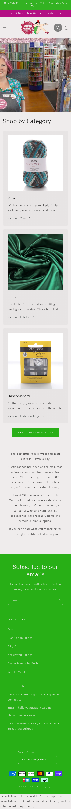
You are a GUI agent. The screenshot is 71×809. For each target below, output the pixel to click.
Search (12, 629)
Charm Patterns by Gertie (23, 663)
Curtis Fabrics (30, 787)
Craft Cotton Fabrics (20, 638)
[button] (5, 28)
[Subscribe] (59, 600)
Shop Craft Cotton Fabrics (36, 432)
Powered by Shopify (44, 787)
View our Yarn (17, 218)
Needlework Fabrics (20, 655)
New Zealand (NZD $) (34, 759)
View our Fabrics (19, 317)
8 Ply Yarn (14, 646)
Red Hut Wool (16, 672)
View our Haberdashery (23, 416)
